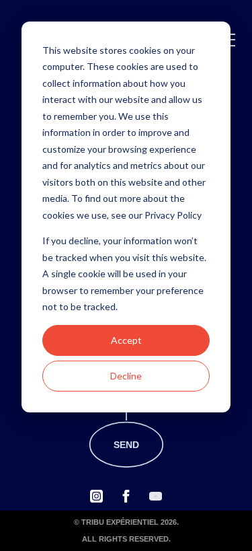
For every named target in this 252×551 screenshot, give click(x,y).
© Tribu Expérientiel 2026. (126, 522)
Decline (126, 375)
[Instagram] (96, 496)
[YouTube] (155, 496)
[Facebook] (126, 496)
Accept (126, 340)
